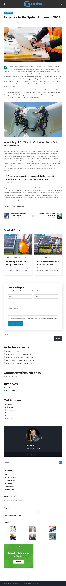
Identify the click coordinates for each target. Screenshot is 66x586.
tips (6, 515)
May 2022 (8, 388)
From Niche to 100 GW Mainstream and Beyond (20, 360)
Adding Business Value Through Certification (19, 363)
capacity (7, 206)
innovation (9, 413)
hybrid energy (10, 407)
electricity (8, 404)
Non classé (9, 416)
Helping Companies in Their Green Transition (19, 357)
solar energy (20, 206)
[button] (61, 4)
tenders (56, 512)
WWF (20, 515)
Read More (18, 244)
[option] (17, 255)
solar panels (8, 12)
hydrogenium (10, 410)
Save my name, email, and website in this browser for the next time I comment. (33, 318)
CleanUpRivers (22, 22)
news (13, 206)
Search (6, 334)
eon (27, 512)
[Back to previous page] (33, 216)
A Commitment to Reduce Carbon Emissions (19, 354)
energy (22, 512)
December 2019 (10, 390)
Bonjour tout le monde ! (13, 351)
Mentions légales (17, 583)
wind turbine (12, 515)
